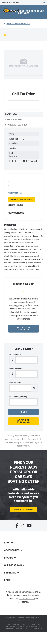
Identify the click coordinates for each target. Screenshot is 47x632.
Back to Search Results (18, 23)
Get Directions (15, 193)
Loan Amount (15, 357)
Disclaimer (32, 624)
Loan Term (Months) (18, 397)
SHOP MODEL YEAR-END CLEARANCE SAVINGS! (23, 12)
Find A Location (23, 509)
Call (43, 3)
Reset (23, 412)
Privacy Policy (20, 624)
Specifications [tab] (14, 119)
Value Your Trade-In (23, 328)
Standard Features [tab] (16, 125)
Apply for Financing (23, 421)
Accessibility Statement (15, 629)
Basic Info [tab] (11, 114)
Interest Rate (22, 385)
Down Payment (15, 371)
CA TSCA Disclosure (34, 629)
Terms (8, 624)
